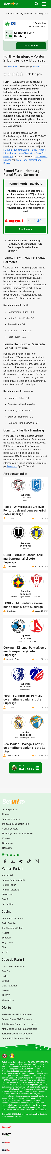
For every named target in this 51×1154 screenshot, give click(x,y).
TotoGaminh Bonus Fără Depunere (19, 1024)
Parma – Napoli (38, 150)
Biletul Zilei (7, 894)
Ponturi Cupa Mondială (13, 880)
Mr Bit (5, 952)
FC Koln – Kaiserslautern (16, 150)
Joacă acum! (25, 229)
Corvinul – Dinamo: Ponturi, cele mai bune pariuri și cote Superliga (24, 651)
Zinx (4, 947)
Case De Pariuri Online (13, 966)
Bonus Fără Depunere (13, 918)
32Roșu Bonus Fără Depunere (17, 1033)
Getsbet (5, 990)
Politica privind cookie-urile (15, 824)
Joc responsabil (10, 809)
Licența (5, 814)
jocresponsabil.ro (39, 1110)
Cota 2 (5, 899)
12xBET (6, 995)
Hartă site (7, 848)
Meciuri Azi (7, 875)
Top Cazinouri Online (12, 928)
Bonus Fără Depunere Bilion (16, 1038)
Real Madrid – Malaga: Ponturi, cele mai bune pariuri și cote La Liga (24, 747)
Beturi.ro (5, 1062)
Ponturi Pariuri (9, 885)
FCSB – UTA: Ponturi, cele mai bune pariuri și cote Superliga (23, 604)
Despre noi (7, 843)
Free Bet (6, 971)
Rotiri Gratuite (9, 923)
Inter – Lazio (9, 153)
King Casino (8, 942)
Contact (6, 838)
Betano (5, 981)
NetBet (5, 933)
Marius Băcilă (12, 66)
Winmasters (8, 1000)
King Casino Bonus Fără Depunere (19, 1029)
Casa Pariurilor (9, 985)
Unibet (5, 976)
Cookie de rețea (10, 829)
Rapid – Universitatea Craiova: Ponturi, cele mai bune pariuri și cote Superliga (24, 510)
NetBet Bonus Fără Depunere (17, 1014)
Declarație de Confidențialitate (17, 833)
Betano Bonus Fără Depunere (17, 1019)
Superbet (6, 937)
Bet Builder (7, 904)
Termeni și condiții (11, 819)
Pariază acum (31, 45)
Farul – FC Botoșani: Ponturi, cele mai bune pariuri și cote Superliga (22, 699)
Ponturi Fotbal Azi (11, 890)
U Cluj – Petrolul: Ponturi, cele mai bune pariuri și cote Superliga (23, 558)
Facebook (12, 466)
